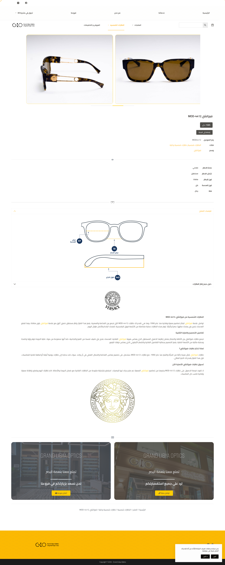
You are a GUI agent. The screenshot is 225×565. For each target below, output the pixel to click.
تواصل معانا (165, 493)
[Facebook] (26, 3)
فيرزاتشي (197, 150)
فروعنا (73, 13)
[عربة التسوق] (212, 25)
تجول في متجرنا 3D (25, 13)
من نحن (117, 13)
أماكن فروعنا (62, 493)
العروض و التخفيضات (92, 25)
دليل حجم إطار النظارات (202, 284)
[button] (96, 105)
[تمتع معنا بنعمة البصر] (23, 25)
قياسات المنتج (205, 211)
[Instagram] (18, 3)
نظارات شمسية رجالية (178, 145)
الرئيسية (206, 13)
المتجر (135, 510)
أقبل (214, 556)
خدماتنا (162, 13)
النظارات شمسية (194, 145)
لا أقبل (205, 556)
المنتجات (137, 25)
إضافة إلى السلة (204, 132)
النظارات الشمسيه (117, 25)
